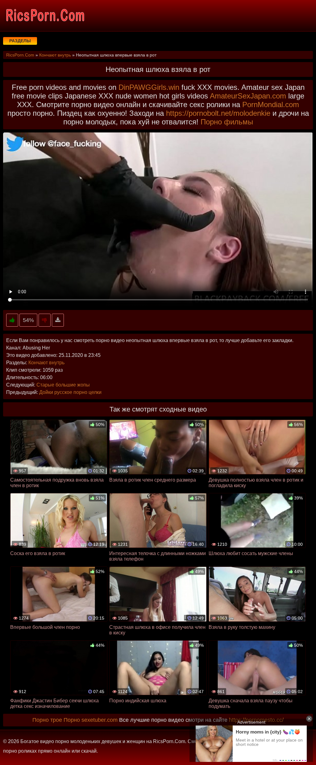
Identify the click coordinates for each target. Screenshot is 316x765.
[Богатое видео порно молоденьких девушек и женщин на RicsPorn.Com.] (44, 15)
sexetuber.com (99, 720)
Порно (72, 720)
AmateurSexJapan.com (248, 96)
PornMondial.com (270, 104)
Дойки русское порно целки (70, 392)
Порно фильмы (227, 122)
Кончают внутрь (46, 362)
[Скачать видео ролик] (58, 320)
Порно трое (47, 720)
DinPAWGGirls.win (148, 87)
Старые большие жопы (63, 384)
